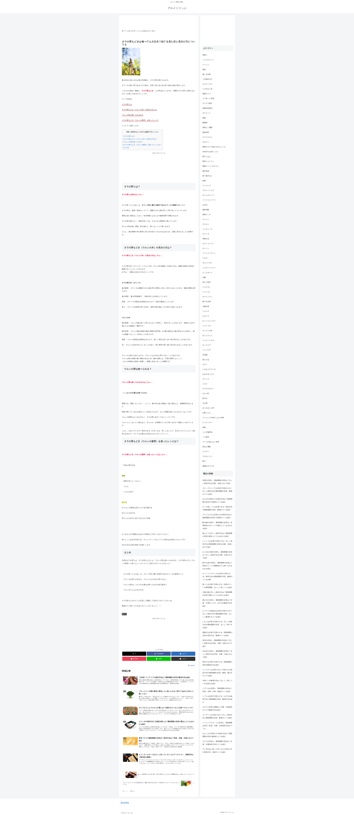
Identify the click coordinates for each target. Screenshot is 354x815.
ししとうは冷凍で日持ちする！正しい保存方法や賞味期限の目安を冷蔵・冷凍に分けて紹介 (217, 544)
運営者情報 (125, 803)
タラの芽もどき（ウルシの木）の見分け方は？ (140, 139)
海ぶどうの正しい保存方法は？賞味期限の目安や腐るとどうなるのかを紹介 (217, 534)
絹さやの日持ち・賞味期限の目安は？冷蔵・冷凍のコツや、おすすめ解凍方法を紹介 (217, 603)
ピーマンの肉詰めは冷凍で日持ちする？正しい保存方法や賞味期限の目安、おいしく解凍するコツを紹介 (217, 614)
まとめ (126, 147)
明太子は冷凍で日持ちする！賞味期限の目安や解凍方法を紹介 (217, 663)
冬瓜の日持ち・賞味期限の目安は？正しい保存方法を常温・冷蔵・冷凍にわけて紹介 (217, 643)
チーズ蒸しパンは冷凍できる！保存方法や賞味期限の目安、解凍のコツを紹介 (217, 508)
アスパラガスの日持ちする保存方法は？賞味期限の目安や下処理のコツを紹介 (217, 516)
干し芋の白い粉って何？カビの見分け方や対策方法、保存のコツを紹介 (217, 750)
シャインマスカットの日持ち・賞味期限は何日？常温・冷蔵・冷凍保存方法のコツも (217, 726)
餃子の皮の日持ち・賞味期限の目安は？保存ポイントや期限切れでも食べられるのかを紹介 (217, 566)
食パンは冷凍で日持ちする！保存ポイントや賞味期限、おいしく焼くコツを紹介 (217, 585)
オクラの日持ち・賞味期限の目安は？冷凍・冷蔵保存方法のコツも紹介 (217, 742)
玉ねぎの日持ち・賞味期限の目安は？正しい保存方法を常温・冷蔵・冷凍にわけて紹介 (217, 654)
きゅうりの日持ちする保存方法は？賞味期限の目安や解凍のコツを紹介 (217, 735)
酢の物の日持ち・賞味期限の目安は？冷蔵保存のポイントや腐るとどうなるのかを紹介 (217, 525)
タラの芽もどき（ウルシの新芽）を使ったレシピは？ (142, 145)
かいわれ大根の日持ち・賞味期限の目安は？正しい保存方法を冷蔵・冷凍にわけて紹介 (217, 555)
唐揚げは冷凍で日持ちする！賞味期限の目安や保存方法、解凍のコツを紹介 (217, 634)
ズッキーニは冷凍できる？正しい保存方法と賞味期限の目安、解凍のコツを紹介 (217, 716)
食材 (125, 614)
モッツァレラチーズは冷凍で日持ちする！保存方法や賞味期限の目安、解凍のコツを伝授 (217, 576)
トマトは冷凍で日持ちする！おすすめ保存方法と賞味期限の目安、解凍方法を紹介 (217, 699)
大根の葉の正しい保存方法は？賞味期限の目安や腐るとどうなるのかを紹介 (217, 593)
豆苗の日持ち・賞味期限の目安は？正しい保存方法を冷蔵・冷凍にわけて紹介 (217, 481)
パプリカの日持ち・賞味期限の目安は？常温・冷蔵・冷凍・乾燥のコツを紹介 (217, 689)
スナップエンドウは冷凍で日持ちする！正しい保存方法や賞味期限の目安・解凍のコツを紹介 (217, 491)
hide (156, 132)
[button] (183, 659)
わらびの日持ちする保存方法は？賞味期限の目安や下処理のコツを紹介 (217, 500)
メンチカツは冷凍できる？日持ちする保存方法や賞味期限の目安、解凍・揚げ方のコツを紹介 (217, 673)
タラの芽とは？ (129, 136)
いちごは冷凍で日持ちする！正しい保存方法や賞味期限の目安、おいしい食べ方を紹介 (217, 625)
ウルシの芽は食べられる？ (133, 142)
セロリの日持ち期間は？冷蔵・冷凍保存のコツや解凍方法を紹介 (217, 708)
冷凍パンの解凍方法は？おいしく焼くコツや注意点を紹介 (217, 682)
